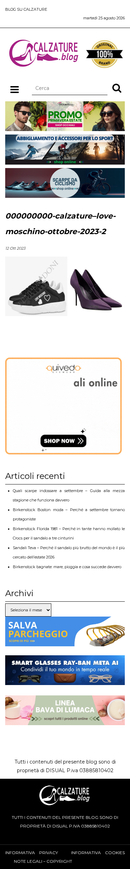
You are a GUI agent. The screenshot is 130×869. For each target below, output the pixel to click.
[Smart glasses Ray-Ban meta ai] (65, 680)
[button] (117, 88)
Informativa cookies (98, 852)
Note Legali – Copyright (43, 861)
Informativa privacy (31, 852)
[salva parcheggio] (65, 642)
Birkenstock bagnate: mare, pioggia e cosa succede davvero (67, 566)
